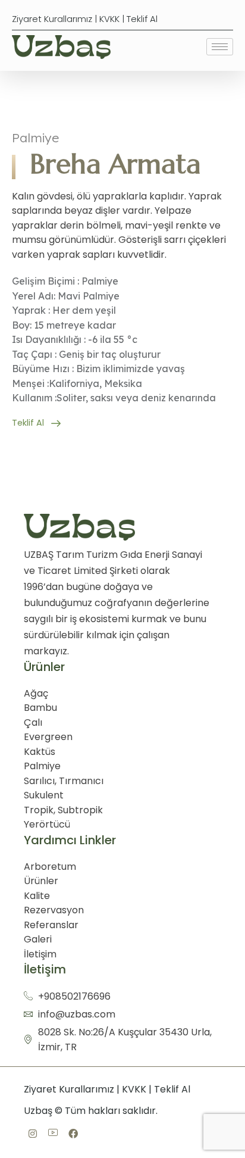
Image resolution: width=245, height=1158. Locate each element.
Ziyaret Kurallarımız (52, 19)
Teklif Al (142, 19)
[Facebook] (33, 1134)
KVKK (109, 19)
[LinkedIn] (53, 1134)
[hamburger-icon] (219, 46)
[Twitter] (73, 1134)
